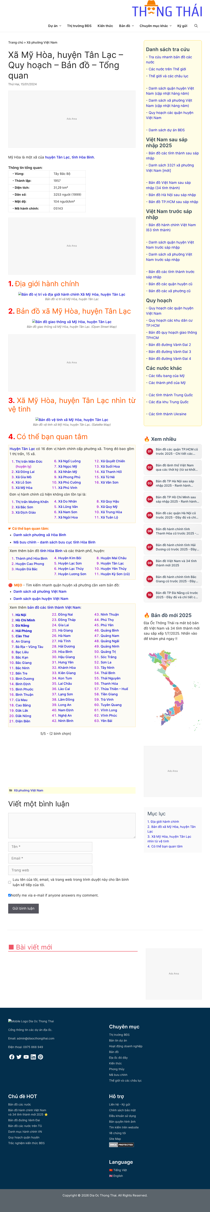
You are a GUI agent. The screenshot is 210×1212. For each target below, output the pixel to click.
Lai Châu (65, 683)
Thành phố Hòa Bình (32, 558)
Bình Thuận (24, 694)
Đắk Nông (23, 716)
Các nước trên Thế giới (167, 69)
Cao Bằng (23, 705)
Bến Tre (21, 673)
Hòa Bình (65, 652)
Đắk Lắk (22, 710)
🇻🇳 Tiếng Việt (118, 1170)
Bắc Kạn (22, 657)
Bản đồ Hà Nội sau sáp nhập (172, 195)
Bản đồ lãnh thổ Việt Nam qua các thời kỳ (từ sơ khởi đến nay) (175, 467)
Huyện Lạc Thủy (71, 569)
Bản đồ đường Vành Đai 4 (170, 359)
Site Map (115, 1138)
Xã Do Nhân (67, 501)
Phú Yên (107, 625)
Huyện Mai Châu (114, 558)
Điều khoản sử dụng (122, 1116)
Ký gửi (182, 26)
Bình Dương (25, 679)
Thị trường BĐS (79, 26)
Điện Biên (23, 721)
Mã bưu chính (118, 1074)
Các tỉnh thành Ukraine (167, 414)
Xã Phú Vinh (67, 488)
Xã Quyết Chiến (113, 461)
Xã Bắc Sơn (24, 507)
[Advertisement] (72, 119)
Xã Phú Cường (69, 482)
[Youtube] (26, 1058)
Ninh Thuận (110, 614)
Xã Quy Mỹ (109, 507)
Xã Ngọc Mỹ (67, 466)
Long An (64, 705)
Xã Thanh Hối (111, 472)
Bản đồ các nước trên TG (25, 1126)
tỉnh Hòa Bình (83, 157)
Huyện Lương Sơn (72, 574)
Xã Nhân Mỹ (67, 472)
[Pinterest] (40, 1058)
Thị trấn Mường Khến (32, 502)
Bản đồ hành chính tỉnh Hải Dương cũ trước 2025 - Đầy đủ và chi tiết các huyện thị (176, 547)
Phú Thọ (107, 620)
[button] (196, 26)
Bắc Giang (24, 663)
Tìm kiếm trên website (124, 1127)
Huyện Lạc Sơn (70, 563)
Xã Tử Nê (108, 477)
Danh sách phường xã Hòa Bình (40, 535)
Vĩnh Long (109, 710)
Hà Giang (65, 630)
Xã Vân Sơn (110, 482)
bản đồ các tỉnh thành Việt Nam (53, 607)
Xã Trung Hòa (111, 512)
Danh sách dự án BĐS (167, 130)
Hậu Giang (66, 657)
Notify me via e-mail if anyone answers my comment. (55, 895)
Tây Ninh (107, 667)
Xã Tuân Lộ (109, 517)
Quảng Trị (108, 652)
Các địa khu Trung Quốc (168, 402)
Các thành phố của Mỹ (167, 383)
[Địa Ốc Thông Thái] (167, 9)
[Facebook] (11, 1058)
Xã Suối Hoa (110, 466)
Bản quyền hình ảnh (122, 1121)
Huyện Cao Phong (30, 564)
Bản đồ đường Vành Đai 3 (170, 352)
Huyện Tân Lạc (22, 449)
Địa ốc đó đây (118, 1057)
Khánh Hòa (67, 667)
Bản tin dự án (118, 1040)
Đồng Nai (65, 614)
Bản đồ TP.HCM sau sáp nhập (173, 202)
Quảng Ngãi (110, 641)
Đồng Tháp (67, 620)
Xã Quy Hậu (110, 501)
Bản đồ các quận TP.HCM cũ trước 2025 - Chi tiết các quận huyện (177, 451)
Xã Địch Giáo (26, 512)
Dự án (53, 26)
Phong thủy (116, 1069)
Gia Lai (63, 625)
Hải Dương (66, 646)
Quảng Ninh (110, 646)
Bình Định (23, 684)
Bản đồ (124, 26)
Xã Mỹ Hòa (24, 488)
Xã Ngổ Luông (69, 461)
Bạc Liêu (22, 652)
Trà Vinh (107, 699)
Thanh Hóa (109, 683)
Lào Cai (64, 689)
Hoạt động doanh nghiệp (126, 1046)
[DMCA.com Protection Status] (121, 1146)
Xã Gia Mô (24, 477)
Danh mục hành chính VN (25, 1131)
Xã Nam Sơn (67, 512)
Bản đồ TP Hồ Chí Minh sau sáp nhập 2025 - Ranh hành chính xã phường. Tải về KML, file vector (177, 499)
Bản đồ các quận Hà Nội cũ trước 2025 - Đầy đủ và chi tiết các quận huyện (176, 515)
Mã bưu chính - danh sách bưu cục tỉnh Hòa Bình (54, 542)
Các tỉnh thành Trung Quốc (171, 395)
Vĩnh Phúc (109, 715)
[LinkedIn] (33, 1058)
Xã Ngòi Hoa (68, 517)
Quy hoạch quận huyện (23, 1137)
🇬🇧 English (116, 1175)
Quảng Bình (110, 630)
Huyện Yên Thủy (114, 569)
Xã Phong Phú (69, 477)
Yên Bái (106, 721)
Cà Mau (21, 700)
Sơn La (106, 662)
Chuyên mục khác (154, 26)
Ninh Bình (65, 721)
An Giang (23, 641)
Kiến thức (105, 26)
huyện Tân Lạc (57, 157)
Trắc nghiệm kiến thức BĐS (26, 1143)
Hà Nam (64, 636)
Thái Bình (108, 673)
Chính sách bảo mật (122, 1110)
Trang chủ (15, 42)
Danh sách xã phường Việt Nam (40, 591)
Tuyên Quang (111, 705)
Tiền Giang (109, 694)
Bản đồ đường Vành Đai (24, 1120)
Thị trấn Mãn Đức (29, 461)
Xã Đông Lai (25, 472)
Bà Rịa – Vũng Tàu (29, 647)
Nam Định (66, 710)
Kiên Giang (67, 673)
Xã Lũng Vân (68, 507)
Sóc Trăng (108, 657)
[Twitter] (19, 1058)
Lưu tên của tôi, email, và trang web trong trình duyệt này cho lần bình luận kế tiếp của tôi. (71, 882)
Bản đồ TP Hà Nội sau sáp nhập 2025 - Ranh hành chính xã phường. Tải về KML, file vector (177, 483)
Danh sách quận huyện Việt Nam (41, 599)
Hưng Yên (66, 662)
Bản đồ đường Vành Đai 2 (170, 345)
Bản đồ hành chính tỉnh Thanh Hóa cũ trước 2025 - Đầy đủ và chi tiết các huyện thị (177, 531)
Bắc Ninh (23, 668)
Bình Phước (24, 689)
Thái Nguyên (111, 678)
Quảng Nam (110, 636)
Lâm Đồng (66, 699)
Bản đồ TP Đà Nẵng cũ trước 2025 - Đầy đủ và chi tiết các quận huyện (177, 595)
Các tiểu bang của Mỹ (167, 376)
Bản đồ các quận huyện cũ (170, 284)
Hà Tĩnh (64, 641)
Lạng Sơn (65, 694)
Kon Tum (65, 678)
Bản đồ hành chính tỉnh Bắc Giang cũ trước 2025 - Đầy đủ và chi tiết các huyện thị (176, 579)
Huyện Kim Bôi (69, 558)
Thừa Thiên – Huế (114, 689)
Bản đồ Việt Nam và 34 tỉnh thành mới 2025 (176, 563)
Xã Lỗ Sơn (23, 482)
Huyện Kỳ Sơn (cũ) (115, 574)
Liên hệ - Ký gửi (119, 1104)
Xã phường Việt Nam (42, 42)
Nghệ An (65, 715)
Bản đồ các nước (19, 1104)
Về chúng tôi (117, 1133)
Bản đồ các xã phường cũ (170, 291)
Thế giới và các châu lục (168, 76)
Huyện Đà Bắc (27, 569)
